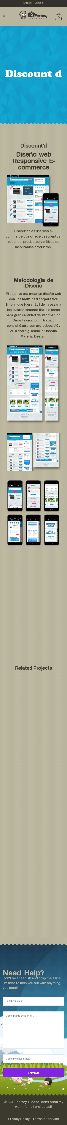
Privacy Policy (19, 1119)
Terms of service (45, 1119)
